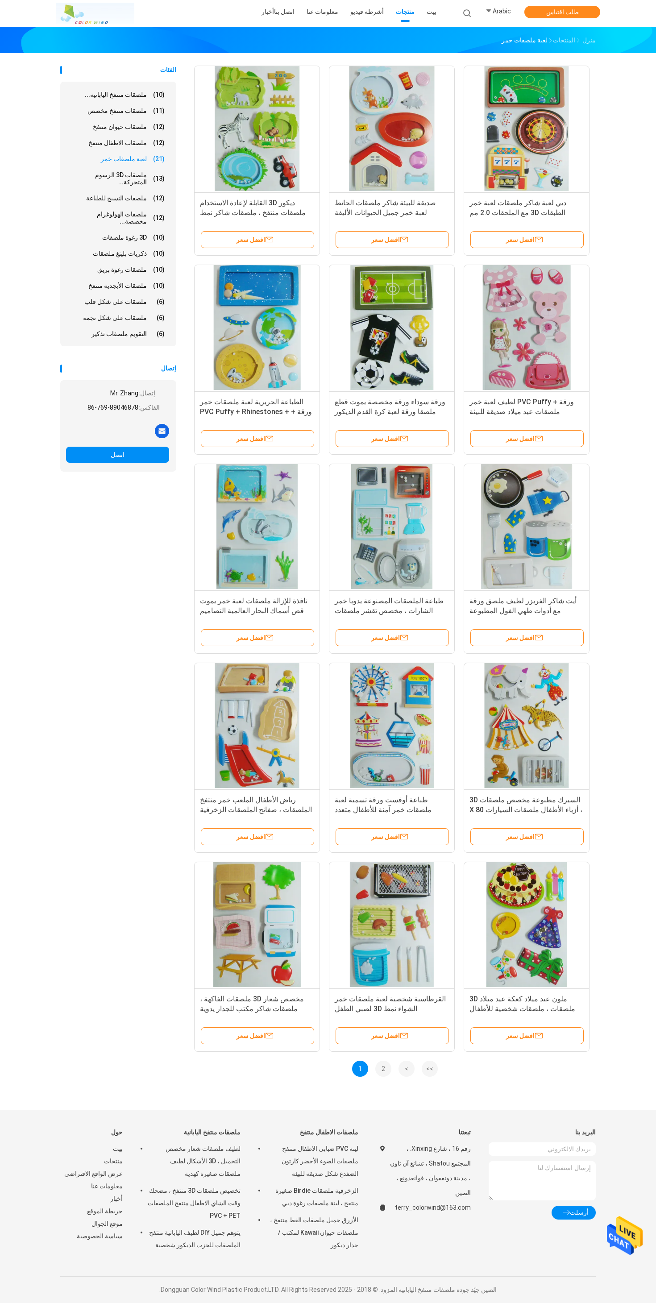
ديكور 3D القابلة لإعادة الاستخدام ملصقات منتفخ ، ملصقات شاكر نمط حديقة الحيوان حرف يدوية (253, 213)
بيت (118, 1148)
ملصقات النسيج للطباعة (125, 198)
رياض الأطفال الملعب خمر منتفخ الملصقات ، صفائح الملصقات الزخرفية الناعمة (256, 810)
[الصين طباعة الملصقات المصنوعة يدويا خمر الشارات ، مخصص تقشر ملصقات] (391, 526)
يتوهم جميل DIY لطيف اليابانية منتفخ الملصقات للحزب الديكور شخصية (195, 1239)
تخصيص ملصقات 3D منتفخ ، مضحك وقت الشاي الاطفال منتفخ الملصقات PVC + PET (194, 1203)
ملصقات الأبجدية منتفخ (126, 285)
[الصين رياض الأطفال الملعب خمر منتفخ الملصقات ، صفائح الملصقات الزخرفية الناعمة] (257, 725)
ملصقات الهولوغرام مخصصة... (131, 218)
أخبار (116, 1198)
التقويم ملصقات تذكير (128, 333)
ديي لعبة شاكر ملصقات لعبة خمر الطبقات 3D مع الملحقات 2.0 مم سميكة (517, 213)
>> (429, 1068)
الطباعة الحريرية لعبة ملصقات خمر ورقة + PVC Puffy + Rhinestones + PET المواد (256, 412)
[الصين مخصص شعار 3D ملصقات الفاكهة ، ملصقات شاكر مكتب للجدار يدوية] (257, 924)
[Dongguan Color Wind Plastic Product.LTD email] (162, 430)
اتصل (118, 454)
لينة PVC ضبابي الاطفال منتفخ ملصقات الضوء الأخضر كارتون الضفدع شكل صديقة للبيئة (320, 1161)
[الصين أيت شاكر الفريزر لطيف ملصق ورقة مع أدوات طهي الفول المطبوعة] (526, 526)
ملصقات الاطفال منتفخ (126, 142)
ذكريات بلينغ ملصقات (129, 253)
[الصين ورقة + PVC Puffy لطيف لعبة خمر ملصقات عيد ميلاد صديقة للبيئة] (526, 327)
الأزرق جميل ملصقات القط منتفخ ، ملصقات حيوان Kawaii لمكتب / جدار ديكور (314, 1232)
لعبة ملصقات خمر (133, 158)
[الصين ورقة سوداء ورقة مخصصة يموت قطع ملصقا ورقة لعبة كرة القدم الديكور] (391, 327)
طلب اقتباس (562, 12)
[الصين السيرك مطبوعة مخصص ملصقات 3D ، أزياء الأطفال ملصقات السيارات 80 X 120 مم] (526, 725)
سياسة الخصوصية (100, 1236)
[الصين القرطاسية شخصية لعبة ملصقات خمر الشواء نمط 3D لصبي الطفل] (391, 924)
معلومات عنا (107, 1186)
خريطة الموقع (105, 1211)
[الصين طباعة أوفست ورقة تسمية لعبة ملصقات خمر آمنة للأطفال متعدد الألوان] (391, 725)
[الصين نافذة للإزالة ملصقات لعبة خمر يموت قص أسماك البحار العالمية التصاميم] (257, 526)
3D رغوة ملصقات (133, 237)
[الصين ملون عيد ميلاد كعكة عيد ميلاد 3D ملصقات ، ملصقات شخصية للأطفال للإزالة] (526, 924)
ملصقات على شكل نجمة (124, 317)
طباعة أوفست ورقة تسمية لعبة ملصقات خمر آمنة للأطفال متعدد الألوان (383, 810)
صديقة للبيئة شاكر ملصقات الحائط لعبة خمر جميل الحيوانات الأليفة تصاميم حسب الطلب (385, 213)
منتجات (113, 1161)
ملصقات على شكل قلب (124, 301)
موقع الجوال (107, 1223)
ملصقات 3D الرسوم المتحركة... (130, 178)
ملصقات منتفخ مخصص (126, 110)
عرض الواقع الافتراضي (93, 1173)
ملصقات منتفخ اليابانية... (125, 94)
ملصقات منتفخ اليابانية (212, 1132)
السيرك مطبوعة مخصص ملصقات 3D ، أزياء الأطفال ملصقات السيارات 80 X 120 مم (525, 810)
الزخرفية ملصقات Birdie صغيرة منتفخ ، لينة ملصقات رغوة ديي (316, 1197)
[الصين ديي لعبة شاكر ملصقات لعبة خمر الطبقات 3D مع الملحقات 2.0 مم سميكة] (526, 128)
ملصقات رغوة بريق (131, 269)
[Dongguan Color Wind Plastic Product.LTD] (95, 13)
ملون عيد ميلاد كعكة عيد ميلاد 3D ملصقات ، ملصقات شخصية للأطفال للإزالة (522, 1009)
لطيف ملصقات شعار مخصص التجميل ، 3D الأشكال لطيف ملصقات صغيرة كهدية (203, 1161)
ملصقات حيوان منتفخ (129, 126)
